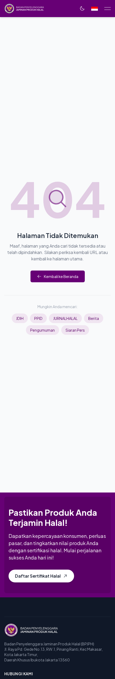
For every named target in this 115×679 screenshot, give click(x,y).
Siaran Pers (75, 330)
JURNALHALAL (65, 318)
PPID (38, 318)
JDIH (20, 318)
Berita (93, 318)
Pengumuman (42, 330)
